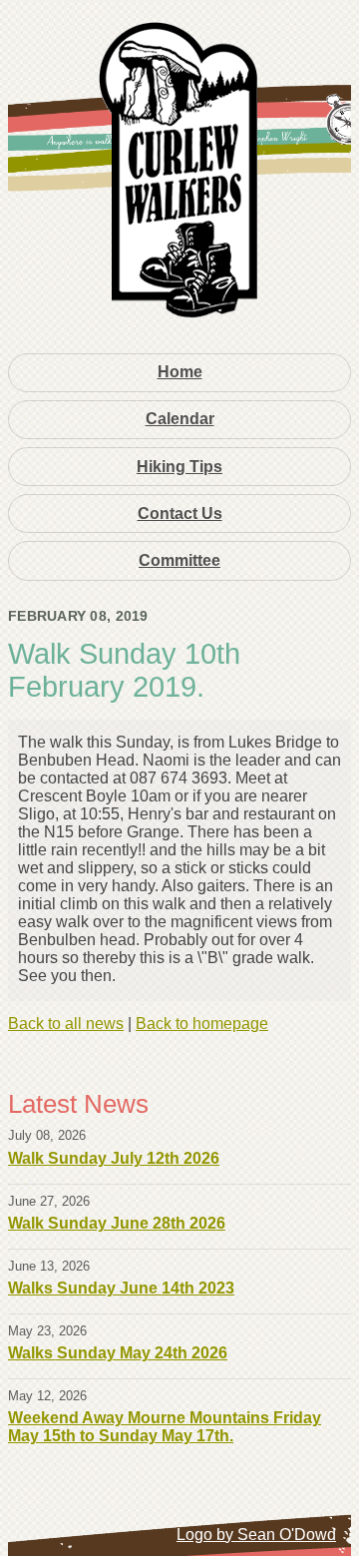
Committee (179, 560)
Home (180, 371)
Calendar (180, 418)
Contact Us (180, 513)
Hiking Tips (179, 466)
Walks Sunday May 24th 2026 (117, 1352)
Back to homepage (202, 1023)
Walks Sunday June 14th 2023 (121, 1288)
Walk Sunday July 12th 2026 (113, 1158)
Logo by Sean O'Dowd (256, 1534)
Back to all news (66, 1023)
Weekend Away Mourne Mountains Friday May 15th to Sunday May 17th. (164, 1426)
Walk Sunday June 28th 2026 (116, 1223)
